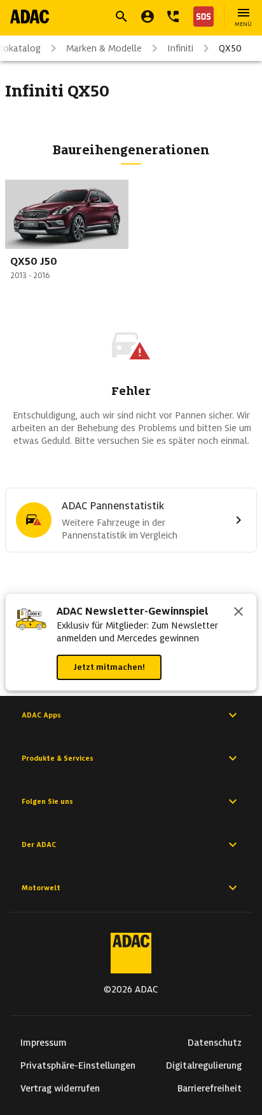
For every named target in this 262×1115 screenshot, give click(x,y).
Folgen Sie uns (47, 801)
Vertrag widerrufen (60, 1088)
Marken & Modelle (104, 48)
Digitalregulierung (204, 1065)
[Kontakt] (173, 16)
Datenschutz (215, 1042)
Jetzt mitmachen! (109, 667)
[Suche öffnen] (121, 16)
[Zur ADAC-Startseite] (29, 16)
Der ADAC (39, 844)
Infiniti (180, 48)
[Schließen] (238, 613)
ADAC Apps (41, 715)
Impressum (43, 1042)
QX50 (230, 48)
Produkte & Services (57, 758)
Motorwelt (41, 887)
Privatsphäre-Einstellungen (77, 1065)
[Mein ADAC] (147, 16)
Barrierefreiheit (209, 1088)
